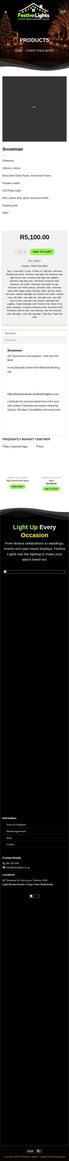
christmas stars (43, 287)
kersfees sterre (39, 291)
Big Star (48, 271)
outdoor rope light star (26, 294)
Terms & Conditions (16, 824)
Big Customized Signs (18, 480)
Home (18, 50)
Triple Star (47, 314)
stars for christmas (52, 310)
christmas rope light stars (21, 281)
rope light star (30, 297)
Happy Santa (25, 291)
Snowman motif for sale (18, 310)
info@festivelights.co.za (18, 867)
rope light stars (44, 297)
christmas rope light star (36, 274)
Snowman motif (55, 307)
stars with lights (14, 314)
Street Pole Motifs (40, 50)
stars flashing (36, 310)
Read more (17, 487)
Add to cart (42, 251)
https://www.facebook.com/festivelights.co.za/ (32, 394)
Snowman (16, 307)
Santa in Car (43, 304)
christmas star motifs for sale (44, 284)
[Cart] (62, 11)
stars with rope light (32, 314)
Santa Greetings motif (26, 304)
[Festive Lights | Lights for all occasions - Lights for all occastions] (33, 11)
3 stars (28, 271)
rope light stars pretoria (33, 300)
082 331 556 (12, 863)
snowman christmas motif (35, 307)
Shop (9, 838)
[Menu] (4, 11)
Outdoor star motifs (46, 294)
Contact (10, 844)
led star (50, 291)
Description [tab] (10, 333)
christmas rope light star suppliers (42, 278)
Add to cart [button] (51, 489)
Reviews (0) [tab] (10, 340)
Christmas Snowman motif (46, 281)
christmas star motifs (20, 284)
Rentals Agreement (16, 831)
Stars (51, 480)
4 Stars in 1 (37, 271)
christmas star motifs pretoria (21, 287)
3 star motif (18, 271)
